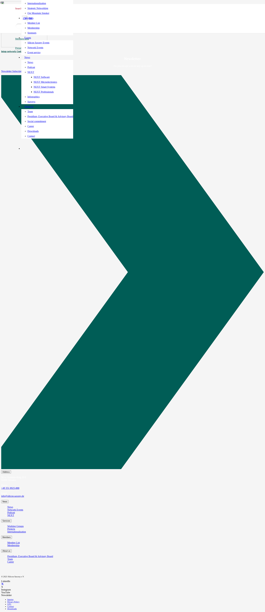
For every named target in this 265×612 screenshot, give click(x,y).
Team (10, 559)
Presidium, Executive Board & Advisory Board (30, 556)
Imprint (10, 599)
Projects (11, 529)
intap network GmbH (12, 51)
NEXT (10, 515)
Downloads (12, 609)
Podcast (11, 512)
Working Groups (15, 526)
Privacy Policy (13, 602)
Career (10, 562)
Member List (13, 542)
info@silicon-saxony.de (12, 496)
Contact (10, 606)
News (10, 507)
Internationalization (16, 531)
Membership (13, 545)
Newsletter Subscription (12, 71)
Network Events (15, 509)
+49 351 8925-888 (10, 488)
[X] (2, 584)
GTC (9, 604)
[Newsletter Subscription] (132, 272)
